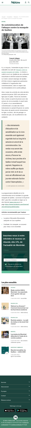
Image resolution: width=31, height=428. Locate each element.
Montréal (13, 331)
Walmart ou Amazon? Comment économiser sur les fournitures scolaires (19, 308)
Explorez (13, 287)
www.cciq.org (14, 202)
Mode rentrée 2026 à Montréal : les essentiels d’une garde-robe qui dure (19, 293)
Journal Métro (24, 298)
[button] (2, 2)
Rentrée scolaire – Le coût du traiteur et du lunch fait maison (19, 322)
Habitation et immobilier (17, 347)
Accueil (3, 16)
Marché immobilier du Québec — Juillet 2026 (18, 351)
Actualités (9, 16)
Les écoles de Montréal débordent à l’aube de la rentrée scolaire (19, 336)
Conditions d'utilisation (16, 424)
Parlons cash (14, 303)
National (16, 16)
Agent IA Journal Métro (16, 356)
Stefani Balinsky (24, 312)
